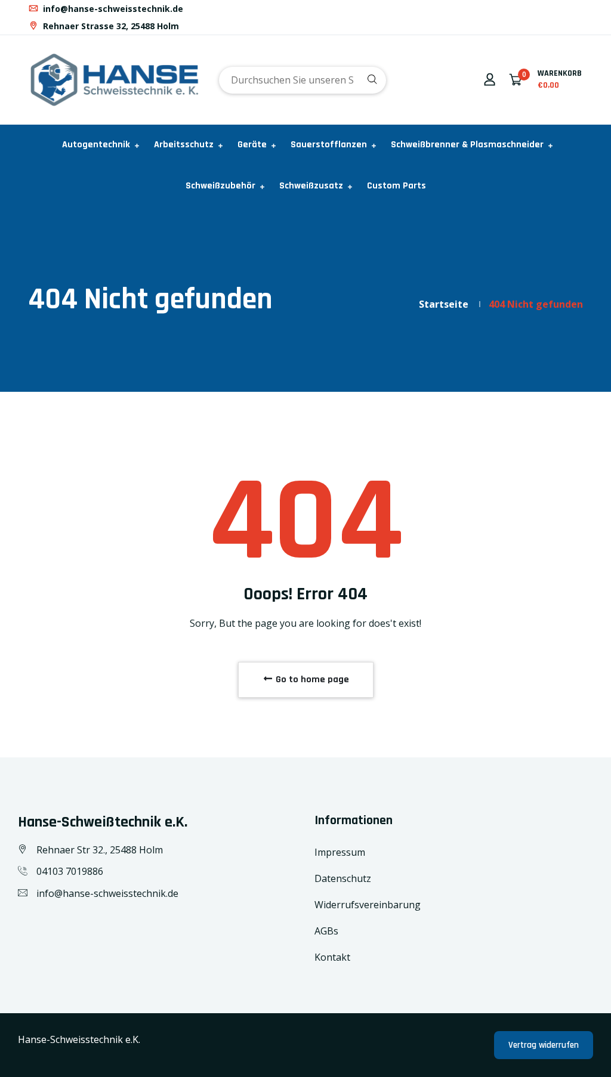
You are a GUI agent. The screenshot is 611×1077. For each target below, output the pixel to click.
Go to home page (311, 679)
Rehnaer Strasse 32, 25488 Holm (110, 26)
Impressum (339, 852)
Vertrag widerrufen (543, 1045)
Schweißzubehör (220, 186)
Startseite (443, 304)
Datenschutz (342, 878)
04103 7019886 (69, 871)
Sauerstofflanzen (329, 144)
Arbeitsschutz (184, 144)
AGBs (326, 930)
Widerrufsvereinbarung (367, 904)
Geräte (252, 144)
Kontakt (332, 957)
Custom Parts (396, 186)
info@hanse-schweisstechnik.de (112, 8)
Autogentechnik (96, 144)
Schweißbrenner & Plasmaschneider (467, 144)
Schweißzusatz (311, 186)
